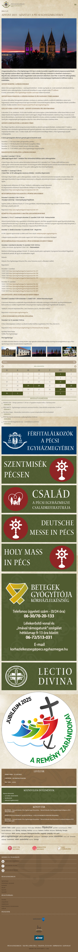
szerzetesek (72, 836)
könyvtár (52, 830)
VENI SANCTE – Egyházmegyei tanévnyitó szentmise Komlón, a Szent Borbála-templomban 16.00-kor (32, 407)
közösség (59, 830)
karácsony (35, 830)
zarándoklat (24, 839)
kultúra (46, 830)
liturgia (64, 830)
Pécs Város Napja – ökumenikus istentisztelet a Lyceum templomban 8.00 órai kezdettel (28, 412)
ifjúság (18, 830)
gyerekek (55, 827)
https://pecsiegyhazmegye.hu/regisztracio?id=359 (23, 276)
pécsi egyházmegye (10, 836)
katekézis (41, 830)
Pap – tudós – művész (10, 782)
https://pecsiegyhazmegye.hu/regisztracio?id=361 (23, 210)
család (13, 828)
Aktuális (3, 887)
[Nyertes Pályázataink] (39, 919)
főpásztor (47, 827)
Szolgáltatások (5, 904)
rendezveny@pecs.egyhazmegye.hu (46, 233)
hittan (70, 828)
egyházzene (18, 827)
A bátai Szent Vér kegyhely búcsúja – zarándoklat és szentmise (21, 422)
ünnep (36, 839)
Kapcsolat (4, 890)
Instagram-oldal (11, 870)
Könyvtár (39, 807)
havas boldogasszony (62, 827)
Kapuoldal (4, 892)
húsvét (13, 830)
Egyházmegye (5, 881)
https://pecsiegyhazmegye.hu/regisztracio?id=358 (23, 273)
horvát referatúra (6, 830)
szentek (51, 836)
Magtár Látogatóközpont (6, 833)
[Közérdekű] (39, 938)
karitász (29, 830)
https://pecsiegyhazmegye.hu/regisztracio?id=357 (23, 271)
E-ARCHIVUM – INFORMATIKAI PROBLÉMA (15, 778)
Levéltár (39, 771)
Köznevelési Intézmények (39, 790)
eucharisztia (24, 827)
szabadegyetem (37, 836)
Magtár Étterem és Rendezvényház (10, 906)
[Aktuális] (13, 5)
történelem (10, 839)
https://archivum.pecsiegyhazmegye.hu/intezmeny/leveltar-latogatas (29, 328)
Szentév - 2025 (66, 836)
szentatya (44, 836)
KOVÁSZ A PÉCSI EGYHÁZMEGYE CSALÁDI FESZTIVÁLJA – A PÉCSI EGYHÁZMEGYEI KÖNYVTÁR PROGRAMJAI (31, 815)
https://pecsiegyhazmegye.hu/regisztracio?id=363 (23, 286)
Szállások (4, 908)
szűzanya (4, 839)
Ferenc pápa (31, 828)
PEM (54, 833)
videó (17, 839)
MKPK (13, 833)
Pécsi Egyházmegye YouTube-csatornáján (27, 92)
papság (50, 833)
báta (9, 828)
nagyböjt (43, 833)
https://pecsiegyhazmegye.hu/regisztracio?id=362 (23, 284)
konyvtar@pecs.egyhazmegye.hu (18, 312)
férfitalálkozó (38, 828)
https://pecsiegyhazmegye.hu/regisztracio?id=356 (23, 190)
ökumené (31, 839)
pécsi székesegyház (26, 836)
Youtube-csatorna (12, 861)
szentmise (58, 836)
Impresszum (57, 946)
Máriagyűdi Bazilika (33, 833)
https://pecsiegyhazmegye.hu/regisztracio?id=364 (23, 289)
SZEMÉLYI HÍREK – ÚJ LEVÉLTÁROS (13, 774)
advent (4, 828)
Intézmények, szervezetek (8, 883)
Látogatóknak (5, 902)
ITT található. (55, 90)
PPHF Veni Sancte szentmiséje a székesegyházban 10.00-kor (20, 417)
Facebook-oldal (11, 866)
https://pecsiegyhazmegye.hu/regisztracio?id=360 (23, 278)
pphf (58, 833)
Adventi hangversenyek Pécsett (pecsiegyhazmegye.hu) (33, 105)
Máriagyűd (24, 833)
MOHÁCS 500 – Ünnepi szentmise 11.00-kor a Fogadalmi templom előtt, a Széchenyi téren (29, 403)
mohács (18, 833)
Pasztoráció (4, 885)
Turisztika (4, 899)
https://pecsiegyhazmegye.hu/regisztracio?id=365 (23, 291)
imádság (23, 830)
